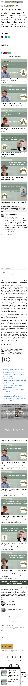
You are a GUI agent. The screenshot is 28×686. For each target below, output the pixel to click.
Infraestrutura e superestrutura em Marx (14, 393)
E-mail (2, 637)
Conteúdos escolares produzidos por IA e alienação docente (13, 153)
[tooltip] (2, 53)
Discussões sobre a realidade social (9, 5)
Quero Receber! (6, 646)
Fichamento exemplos (9, 378)
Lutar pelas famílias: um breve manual (13, 202)
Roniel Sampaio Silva (12, 608)
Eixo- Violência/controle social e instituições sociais (13, 210)
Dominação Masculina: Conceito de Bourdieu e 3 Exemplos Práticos (15, 610)
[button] (26, 268)
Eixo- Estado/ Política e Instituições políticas (13, 208)
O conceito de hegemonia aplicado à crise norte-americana (13, 129)
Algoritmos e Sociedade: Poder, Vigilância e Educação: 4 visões (11, 104)
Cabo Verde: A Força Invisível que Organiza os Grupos (12, 178)
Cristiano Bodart (11, 214)
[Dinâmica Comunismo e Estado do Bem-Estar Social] (14, 429)
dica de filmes (15, 206)
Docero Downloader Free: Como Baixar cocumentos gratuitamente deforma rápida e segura (14, 374)
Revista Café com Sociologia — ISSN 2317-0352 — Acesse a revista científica (14, 582)
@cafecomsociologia (14, 619)
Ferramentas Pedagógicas (7, 6)
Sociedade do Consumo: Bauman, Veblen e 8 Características (12, 79)
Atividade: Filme (5, 206)
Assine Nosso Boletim (9, 387)
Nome (2, 630)
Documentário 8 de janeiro (13, 680)
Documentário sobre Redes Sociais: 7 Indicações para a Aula (13, 673)
